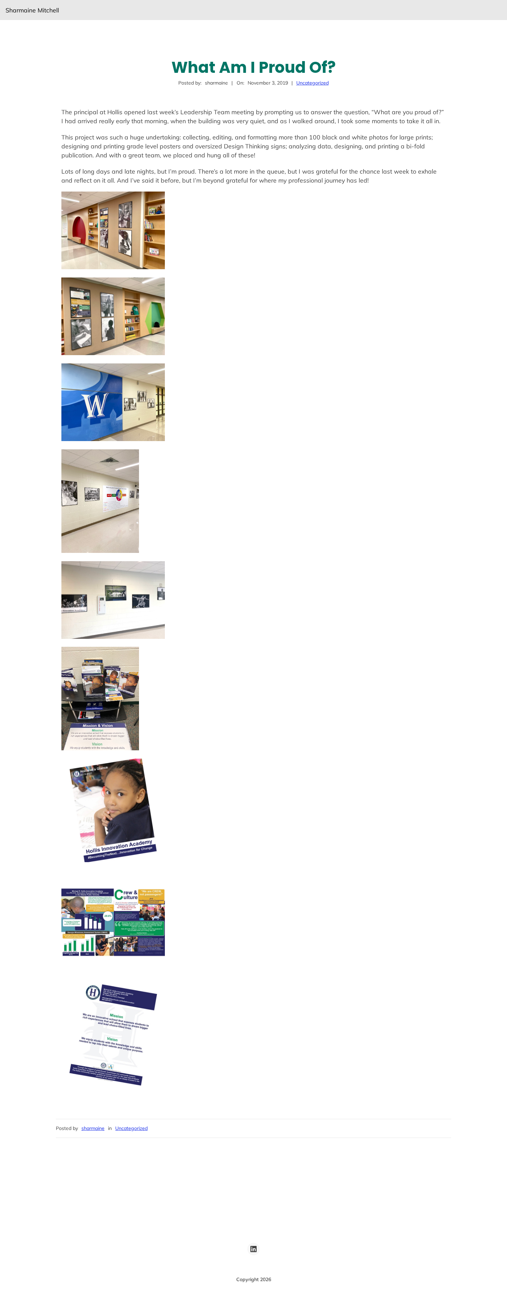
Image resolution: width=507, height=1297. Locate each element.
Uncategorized (312, 83)
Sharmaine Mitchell (32, 10)
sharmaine (93, 1128)
